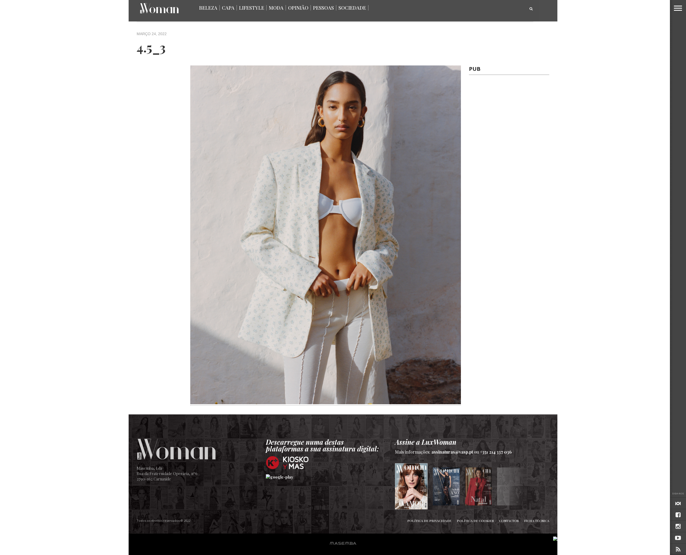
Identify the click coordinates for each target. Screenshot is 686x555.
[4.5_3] (325, 402)
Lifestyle (251, 8)
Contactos (509, 521)
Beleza (208, 8)
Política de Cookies (475, 521)
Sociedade (352, 8)
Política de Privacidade (429, 521)
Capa (228, 8)
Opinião (298, 8)
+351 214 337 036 (496, 452)
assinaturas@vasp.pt (452, 452)
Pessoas (323, 8)
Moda (276, 8)
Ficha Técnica (536, 521)
